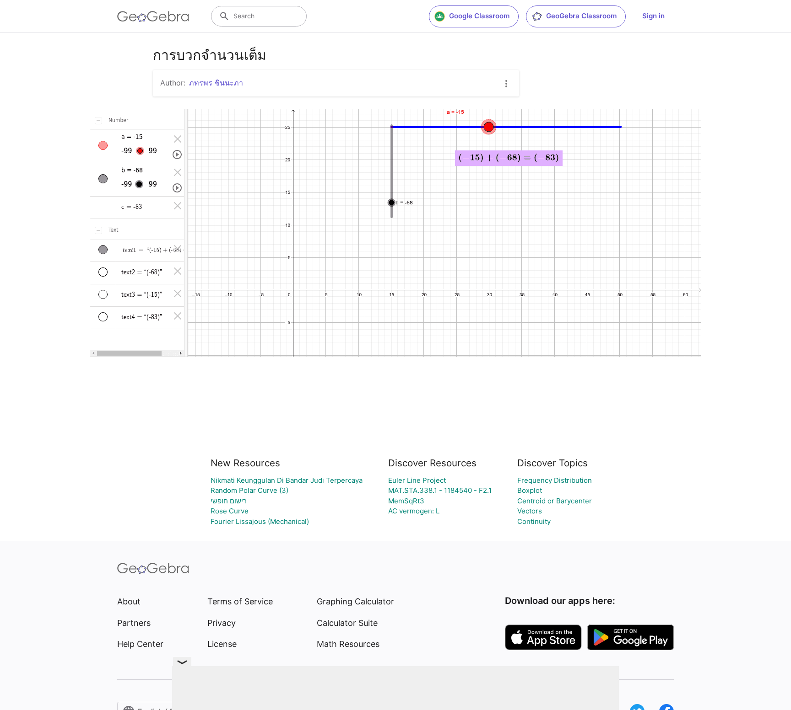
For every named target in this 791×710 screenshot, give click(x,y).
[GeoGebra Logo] (153, 16)
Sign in (653, 15)
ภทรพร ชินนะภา (216, 82)
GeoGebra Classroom (581, 15)
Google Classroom (479, 15)
